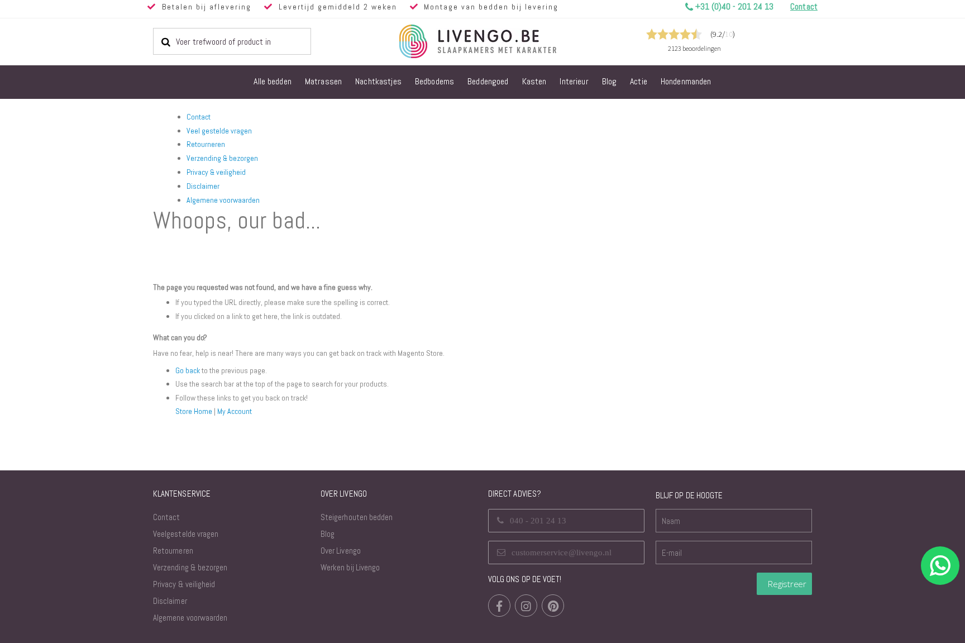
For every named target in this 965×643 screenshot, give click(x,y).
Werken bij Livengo (350, 567)
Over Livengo (341, 550)
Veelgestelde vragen (185, 533)
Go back (187, 370)
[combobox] (232, 41)
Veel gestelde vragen (219, 131)
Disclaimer (203, 186)
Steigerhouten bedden (357, 517)
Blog (328, 533)
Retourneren (206, 144)
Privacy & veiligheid (216, 172)
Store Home (193, 411)
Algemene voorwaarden (223, 200)
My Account (234, 411)
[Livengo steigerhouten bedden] (504, 41)
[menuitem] (272, 82)
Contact (199, 117)
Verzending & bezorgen (222, 158)
